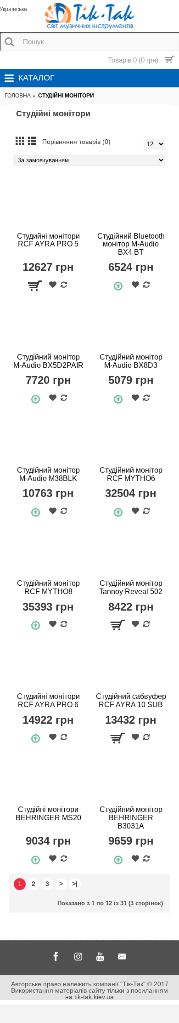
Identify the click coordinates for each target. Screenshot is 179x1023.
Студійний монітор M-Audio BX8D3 (131, 361)
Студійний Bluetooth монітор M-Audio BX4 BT (131, 244)
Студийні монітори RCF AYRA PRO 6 (48, 700)
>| (75, 883)
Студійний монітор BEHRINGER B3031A (131, 817)
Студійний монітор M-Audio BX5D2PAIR (48, 361)
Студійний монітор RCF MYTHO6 (131, 474)
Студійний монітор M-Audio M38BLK (48, 474)
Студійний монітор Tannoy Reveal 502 (130, 587)
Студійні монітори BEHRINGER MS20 (48, 814)
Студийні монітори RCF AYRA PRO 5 (48, 240)
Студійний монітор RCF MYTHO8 (48, 587)
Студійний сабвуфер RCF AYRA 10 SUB (131, 700)
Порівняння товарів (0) (76, 141)
